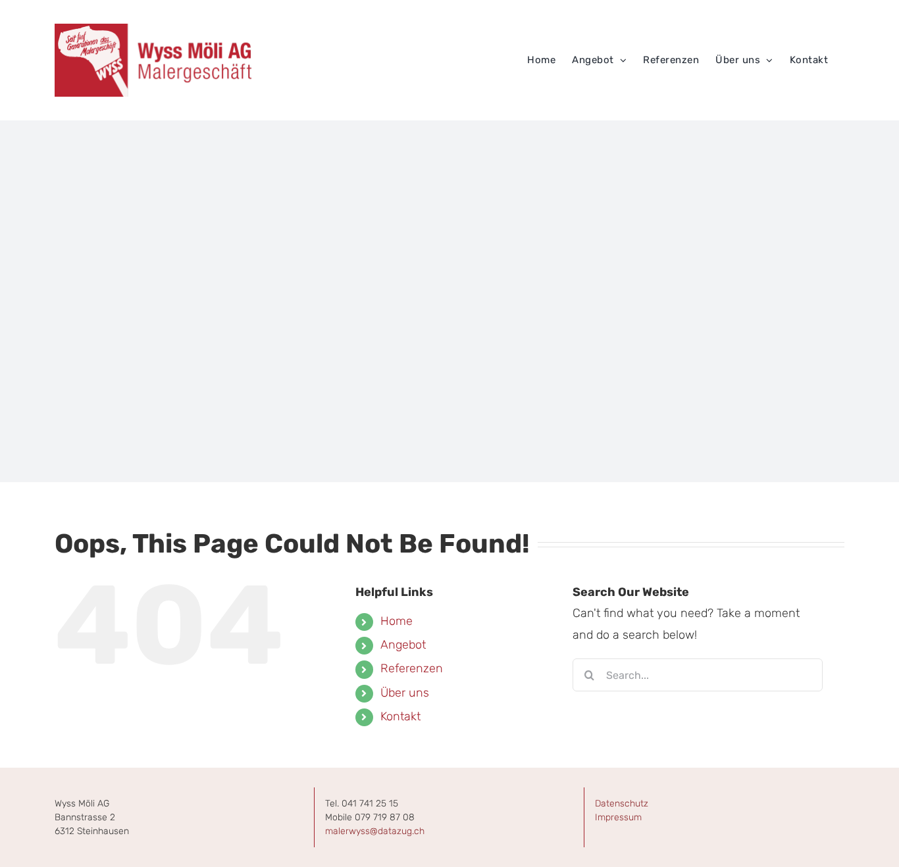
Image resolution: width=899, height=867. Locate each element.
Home (396, 621)
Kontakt (400, 716)
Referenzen (411, 668)
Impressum (618, 817)
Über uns (404, 692)
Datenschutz (621, 803)
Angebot (403, 644)
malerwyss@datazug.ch (374, 831)
